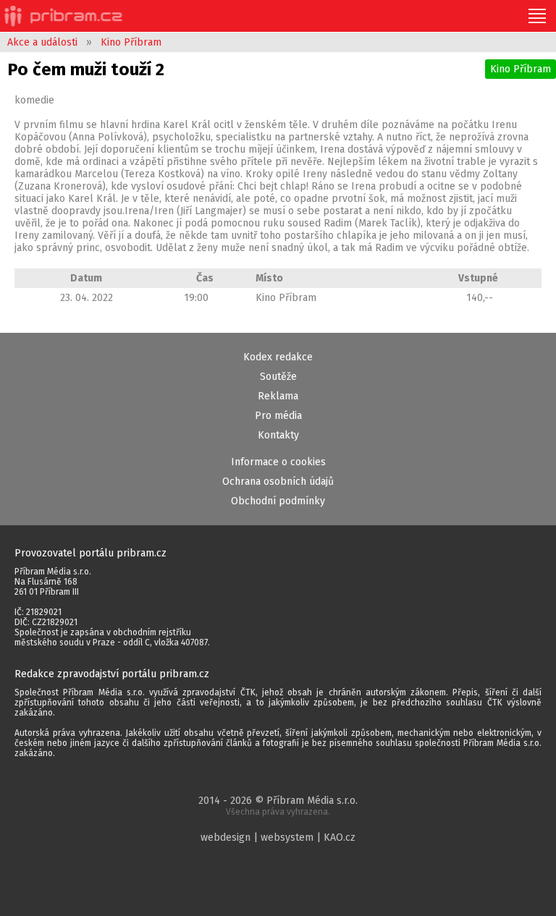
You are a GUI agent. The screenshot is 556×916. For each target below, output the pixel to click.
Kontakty (278, 435)
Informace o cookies (278, 462)
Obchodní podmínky (278, 501)
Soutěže (278, 376)
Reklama (278, 396)
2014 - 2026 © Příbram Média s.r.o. (278, 805)
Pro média (278, 416)
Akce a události (42, 42)
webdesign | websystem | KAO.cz (278, 837)
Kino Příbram (131, 42)
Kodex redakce (278, 357)
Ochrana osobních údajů (278, 481)
